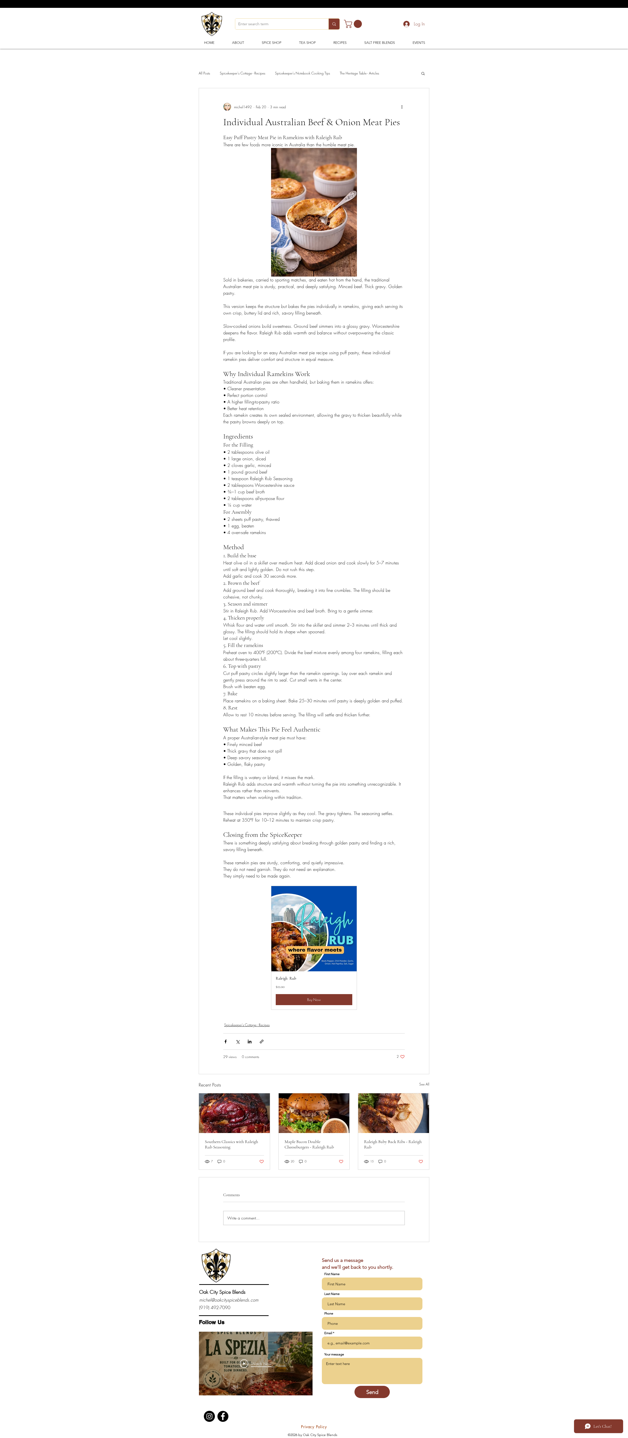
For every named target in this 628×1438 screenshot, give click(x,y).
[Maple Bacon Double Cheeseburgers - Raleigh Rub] (314, 1113)
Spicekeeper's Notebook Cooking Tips (302, 73)
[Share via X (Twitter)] (237, 1041)
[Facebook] (222, 1416)
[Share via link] (261, 1041)
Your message (334, 1354)
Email (328, 1333)
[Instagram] (209, 1416)
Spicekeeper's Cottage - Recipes (242, 73)
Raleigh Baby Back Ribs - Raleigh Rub (393, 1144)
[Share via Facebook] (225, 1041)
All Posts (204, 73)
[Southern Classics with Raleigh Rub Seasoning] (234, 1113)
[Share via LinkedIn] (249, 1041)
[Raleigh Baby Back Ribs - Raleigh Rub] (393, 1113)
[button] (354, 24)
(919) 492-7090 (214, 1307)
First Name (332, 1274)
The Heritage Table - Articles (359, 73)
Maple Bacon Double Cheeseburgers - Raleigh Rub (309, 1144)
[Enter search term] (334, 24)
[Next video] (302, 1363)
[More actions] (402, 107)
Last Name (332, 1293)
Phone (328, 1313)
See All (424, 1084)
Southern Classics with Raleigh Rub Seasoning (231, 1144)
